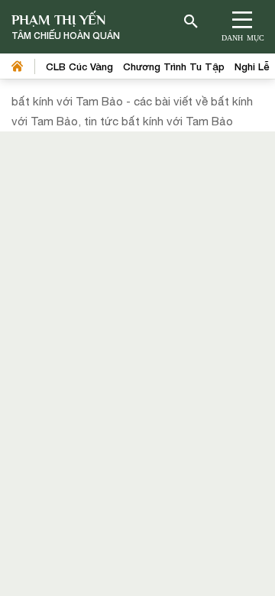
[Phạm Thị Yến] (65, 27)
